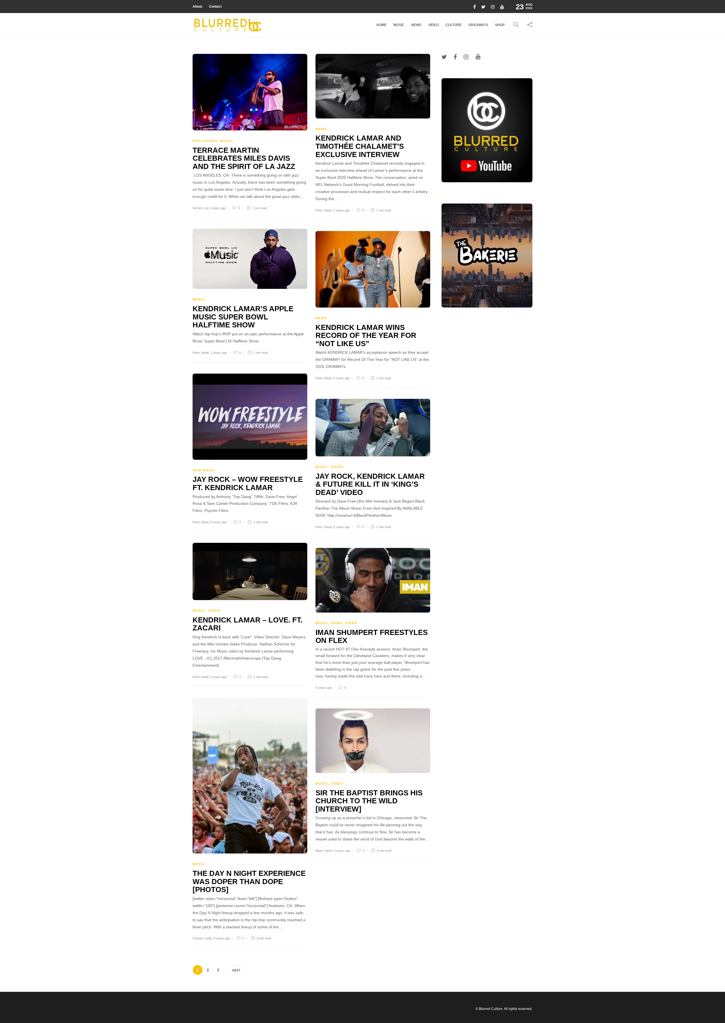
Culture (453, 25)
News (416, 25)
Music (398, 25)
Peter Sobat (323, 210)
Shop (500, 25)
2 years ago (341, 210)
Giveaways (478, 25)
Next (236, 970)
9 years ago (341, 527)
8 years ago (218, 522)
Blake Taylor (323, 850)
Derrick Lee (201, 208)
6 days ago (218, 208)
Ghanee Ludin (202, 938)
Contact (215, 7)
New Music (204, 470)
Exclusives (205, 141)
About (197, 7)
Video (433, 25)
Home (381, 25)
